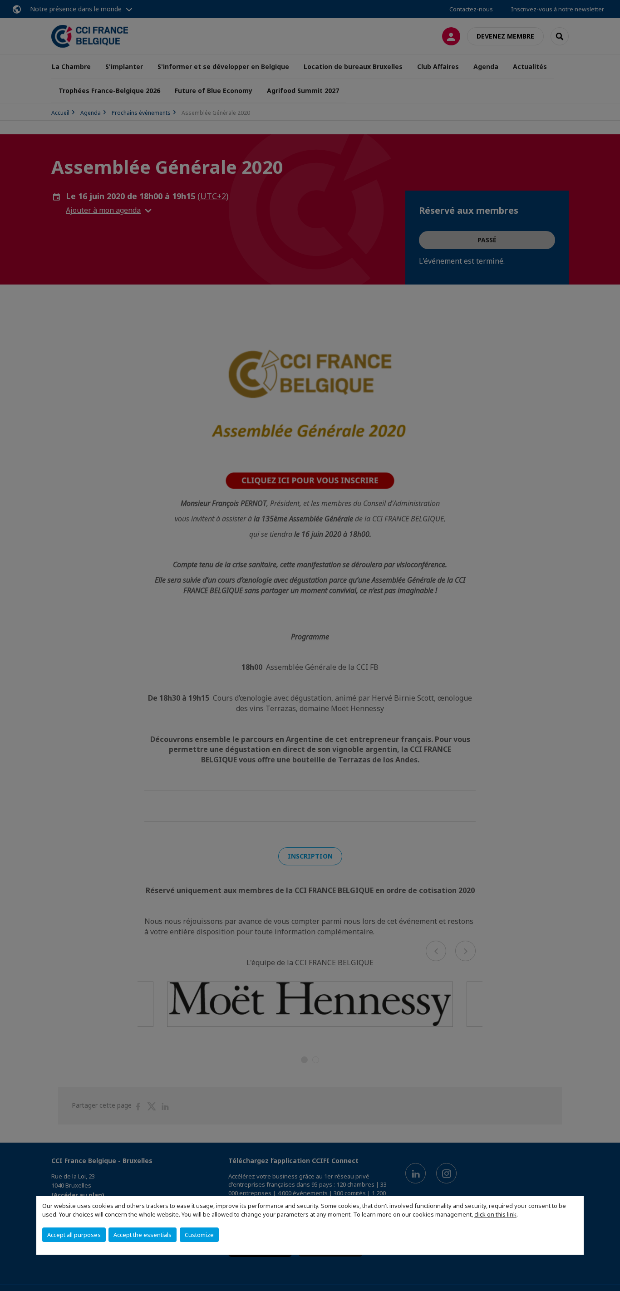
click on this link (495, 1214)
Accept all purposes (74, 1235)
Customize (199, 1235)
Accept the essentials (142, 1235)
